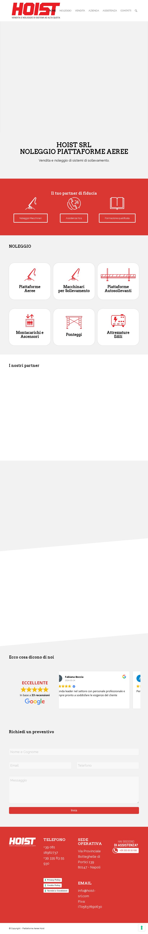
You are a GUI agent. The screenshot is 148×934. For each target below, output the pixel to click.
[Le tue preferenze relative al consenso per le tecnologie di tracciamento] (141, 927)
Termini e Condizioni (57, 890)
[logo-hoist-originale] (36, 11)
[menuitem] (52, 10)
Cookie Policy (53, 885)
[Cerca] (136, 10)
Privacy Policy (53, 880)
